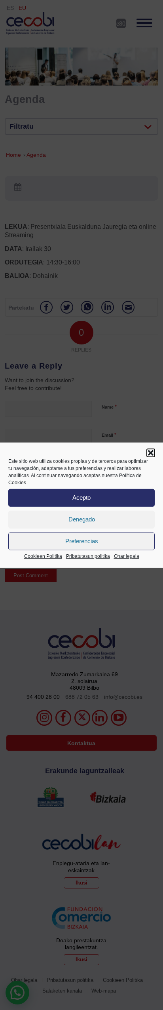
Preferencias (81, 541)
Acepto (81, 497)
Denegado (81, 519)
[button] (151, 452)
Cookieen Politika (43, 556)
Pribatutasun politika (88, 556)
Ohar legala (126, 556)
